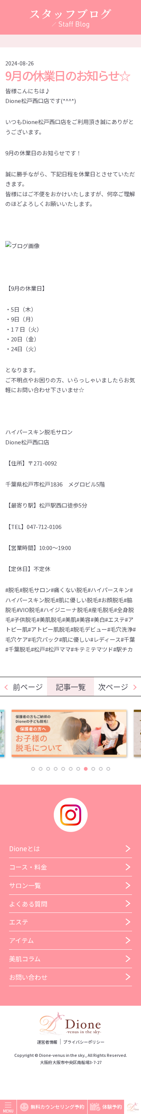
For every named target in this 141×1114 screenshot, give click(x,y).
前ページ (28, 686)
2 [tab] (40, 769)
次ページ (113, 686)
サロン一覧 (25, 885)
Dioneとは (24, 848)
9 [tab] (93, 769)
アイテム (21, 940)
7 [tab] (78, 769)
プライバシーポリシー (84, 1042)
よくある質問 (28, 903)
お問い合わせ (28, 977)
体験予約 (112, 1106)
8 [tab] (86, 769)
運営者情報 (47, 1042)
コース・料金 (28, 866)
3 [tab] (48, 769)
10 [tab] (101, 769)
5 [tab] (63, 769)
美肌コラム (25, 958)
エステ (18, 921)
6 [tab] (71, 769)
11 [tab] (108, 769)
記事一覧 (71, 686)
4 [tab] (56, 769)
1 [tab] (33, 769)
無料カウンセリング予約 (57, 1106)
